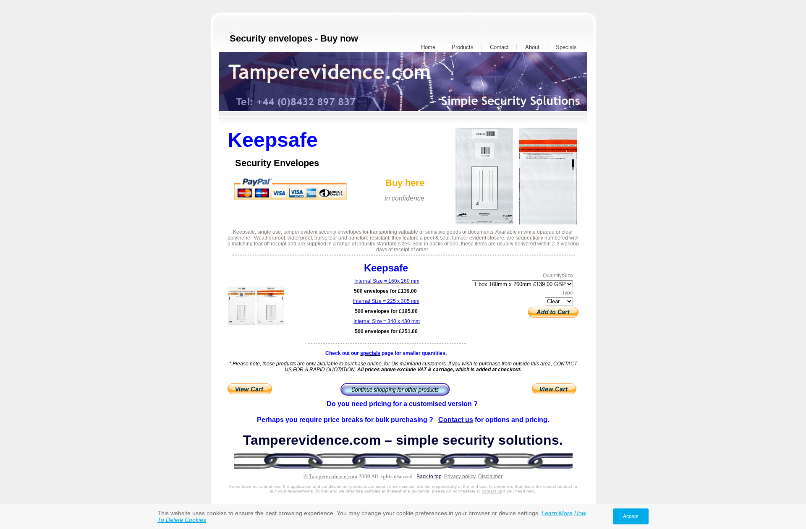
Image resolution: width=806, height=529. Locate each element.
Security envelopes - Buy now (294, 38)
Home (428, 47)
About (532, 47)
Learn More (557, 513)
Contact (499, 47)
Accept (631, 516)
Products (463, 47)
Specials (566, 47)
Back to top (429, 476)
